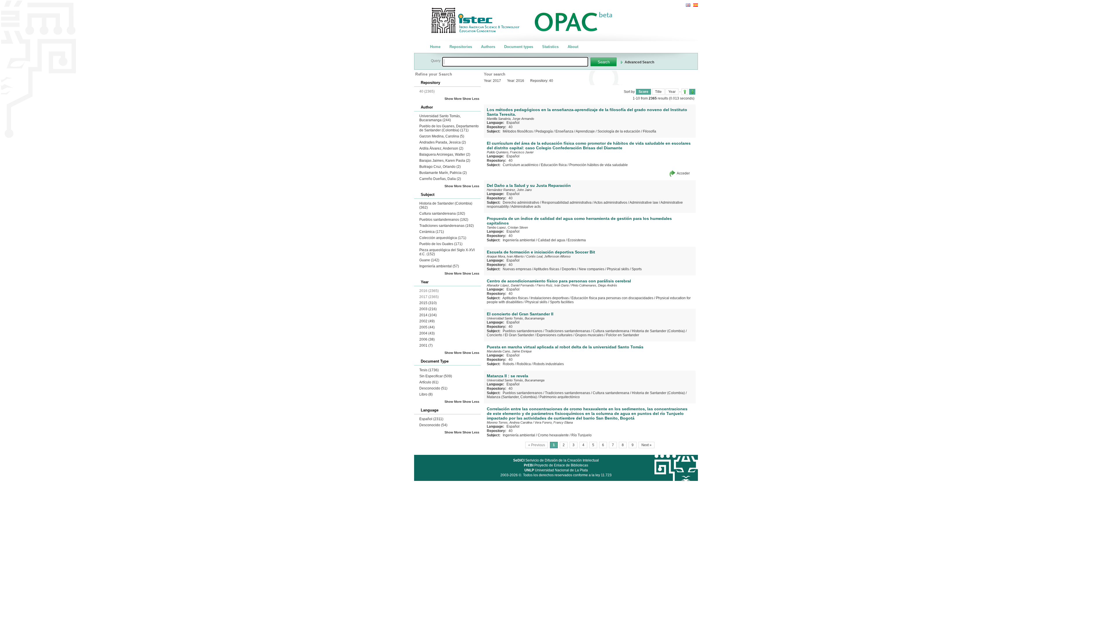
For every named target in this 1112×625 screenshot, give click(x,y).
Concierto (494, 335)
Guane (429, 260)
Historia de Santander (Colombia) (658, 331)
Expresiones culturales (555, 335)
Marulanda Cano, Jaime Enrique (509, 351)
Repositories (460, 47)
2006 (427, 339)
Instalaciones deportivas (550, 298)
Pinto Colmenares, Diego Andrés (594, 285)
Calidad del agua (551, 240)
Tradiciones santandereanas (446, 226)
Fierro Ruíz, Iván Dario (553, 285)
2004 (427, 333)
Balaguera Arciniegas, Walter (444, 154)
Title (658, 92)
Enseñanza (564, 131)
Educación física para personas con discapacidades (612, 298)
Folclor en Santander (622, 335)
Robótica (524, 364)
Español (431, 419)
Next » (646, 445)
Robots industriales (548, 364)
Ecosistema (577, 240)
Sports (637, 269)
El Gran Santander (519, 335)
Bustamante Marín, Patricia (443, 173)
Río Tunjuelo (581, 435)
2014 (428, 315)
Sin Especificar (435, 376)
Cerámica (431, 232)
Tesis (429, 370)
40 (511, 127)
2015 (428, 303)
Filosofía (649, 131)
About (573, 47)
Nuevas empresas (517, 269)
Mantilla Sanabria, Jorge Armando (510, 118)
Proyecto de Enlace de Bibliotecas (556, 465)
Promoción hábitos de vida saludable (598, 165)
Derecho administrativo (521, 203)
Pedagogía (544, 131)
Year (672, 92)
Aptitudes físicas (546, 269)
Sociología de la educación (618, 131)
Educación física (554, 165)
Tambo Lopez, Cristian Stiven (507, 227)
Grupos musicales (589, 335)
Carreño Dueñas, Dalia (440, 179)
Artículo (428, 382)
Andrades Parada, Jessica (442, 142)
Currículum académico (520, 165)
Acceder (683, 173)
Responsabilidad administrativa (567, 203)
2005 (427, 327)
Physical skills (618, 269)
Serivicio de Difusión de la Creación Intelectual (556, 460)
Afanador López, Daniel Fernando (510, 285)
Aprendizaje (585, 131)
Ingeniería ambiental (439, 266)
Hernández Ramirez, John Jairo (509, 190)
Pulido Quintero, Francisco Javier (510, 152)
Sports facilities (562, 302)
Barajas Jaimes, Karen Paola (444, 161)
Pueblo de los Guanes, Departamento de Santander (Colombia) (449, 128)
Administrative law (644, 203)
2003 (428, 309)
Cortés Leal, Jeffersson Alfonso (548, 256)
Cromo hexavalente (553, 435)
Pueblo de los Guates (440, 244)
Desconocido (433, 388)
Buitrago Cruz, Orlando (440, 167)
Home (435, 47)
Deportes (569, 269)
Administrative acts (526, 207)
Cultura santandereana (442, 214)
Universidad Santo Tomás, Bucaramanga (440, 118)
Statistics (550, 47)
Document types (518, 47)
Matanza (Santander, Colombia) (512, 397)
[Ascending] (684, 92)
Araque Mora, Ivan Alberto (505, 256)
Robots (508, 364)
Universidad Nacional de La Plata (556, 470)
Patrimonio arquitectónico (559, 397)
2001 (426, 345)
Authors (488, 47)
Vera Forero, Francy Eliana (554, 422)
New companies (591, 269)
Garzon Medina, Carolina (441, 136)
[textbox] (515, 62)
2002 (427, 321)
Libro (426, 394)
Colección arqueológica (442, 238)
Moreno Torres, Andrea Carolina (509, 422)
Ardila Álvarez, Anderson (441, 148)
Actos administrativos (610, 203)
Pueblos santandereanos (443, 220)
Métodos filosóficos (518, 131)
